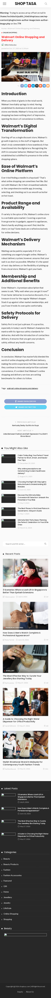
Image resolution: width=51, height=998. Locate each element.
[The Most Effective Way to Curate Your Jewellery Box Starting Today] (25, 659)
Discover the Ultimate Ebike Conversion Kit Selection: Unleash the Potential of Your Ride (33, 497)
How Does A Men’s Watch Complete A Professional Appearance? (22, 634)
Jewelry (7, 903)
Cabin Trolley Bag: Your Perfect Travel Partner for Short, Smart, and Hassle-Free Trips (33, 457)
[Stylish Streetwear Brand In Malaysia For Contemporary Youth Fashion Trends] (25, 745)
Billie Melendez (11, 45)
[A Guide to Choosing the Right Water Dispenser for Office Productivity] (25, 702)
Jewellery (10, 670)
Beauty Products (11, 864)
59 (47, 597)
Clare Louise (10, 597)
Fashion (9, 757)
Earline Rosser (10, 769)
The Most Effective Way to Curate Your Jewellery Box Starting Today (22, 677)
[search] (46, 3)
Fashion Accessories (14, 627)
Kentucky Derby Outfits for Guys (25, 425)
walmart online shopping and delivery (22, 388)
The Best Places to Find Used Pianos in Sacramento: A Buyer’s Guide (33, 509)
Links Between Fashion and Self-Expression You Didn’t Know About (25, 435)
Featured (8, 880)
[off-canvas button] (4, 3)
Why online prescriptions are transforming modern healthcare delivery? (31, 471)
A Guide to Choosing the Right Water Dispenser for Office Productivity (21, 720)
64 (47, 726)
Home (3, 29)
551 (46, 769)
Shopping (8, 919)
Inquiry (20, 992)
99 (47, 640)
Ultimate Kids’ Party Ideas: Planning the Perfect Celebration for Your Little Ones (33, 522)
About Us (30, 992)
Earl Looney (9, 683)
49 (47, 683)
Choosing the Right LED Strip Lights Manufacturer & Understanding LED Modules (32, 484)
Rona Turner (9, 640)
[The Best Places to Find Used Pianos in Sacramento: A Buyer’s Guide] (8, 511)
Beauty (9, 584)
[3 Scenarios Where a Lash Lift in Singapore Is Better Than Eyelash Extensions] (25, 573)
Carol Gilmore (10, 726)
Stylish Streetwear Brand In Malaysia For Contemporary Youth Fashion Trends (23, 763)
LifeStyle (7, 908)
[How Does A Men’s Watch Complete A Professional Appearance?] (25, 616)
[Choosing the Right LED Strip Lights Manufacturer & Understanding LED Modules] (8, 485)
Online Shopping (10, 32)
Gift (5, 886)
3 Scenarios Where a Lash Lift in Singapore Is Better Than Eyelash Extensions (25, 591)
